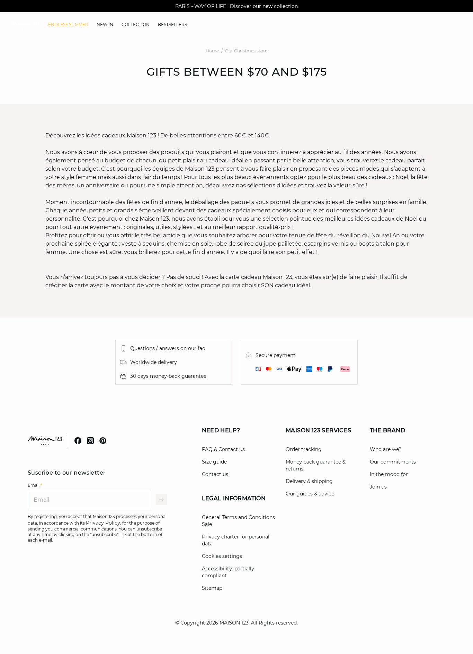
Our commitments (393, 462)
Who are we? (385, 449)
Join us (378, 487)
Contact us (215, 474)
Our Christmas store (246, 50)
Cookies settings (222, 556)
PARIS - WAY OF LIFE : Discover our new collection (236, 6)
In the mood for (389, 474)
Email (35, 485)
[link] (68, 24)
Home (212, 50)
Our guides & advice (310, 494)
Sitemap (212, 588)
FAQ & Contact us (223, 449)
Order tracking (304, 449)
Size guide (214, 462)
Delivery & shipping (309, 481)
